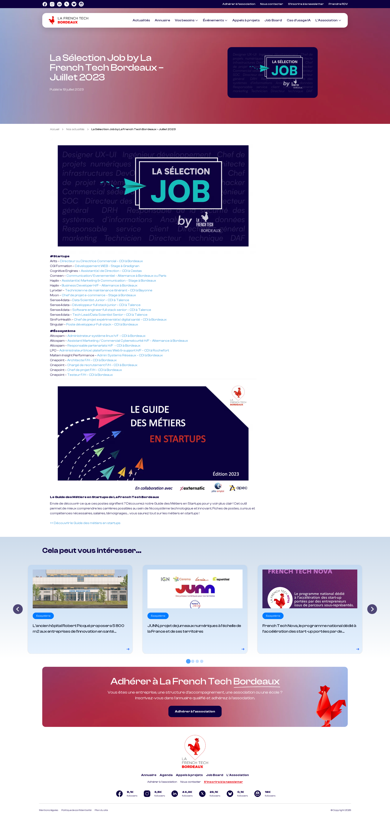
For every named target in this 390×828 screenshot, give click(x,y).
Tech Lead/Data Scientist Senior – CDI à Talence (109, 315)
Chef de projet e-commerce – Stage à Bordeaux (99, 295)
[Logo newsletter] (81, 4)
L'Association (326, 20)
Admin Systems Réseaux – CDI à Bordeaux (130, 355)
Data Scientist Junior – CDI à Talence (100, 300)
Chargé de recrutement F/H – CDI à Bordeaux (102, 365)
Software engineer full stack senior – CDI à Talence (111, 310)
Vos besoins (184, 20)
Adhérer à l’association (238, 4)
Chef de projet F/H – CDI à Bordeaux (94, 370)
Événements (213, 20)
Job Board (273, 20)
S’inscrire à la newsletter (306, 4)
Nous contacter (271, 4)
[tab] (188, 661)
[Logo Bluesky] (74, 4)
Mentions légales (48, 810)
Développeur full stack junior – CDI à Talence (106, 305)
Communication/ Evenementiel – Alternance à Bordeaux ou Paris (116, 276)
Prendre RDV (338, 4)
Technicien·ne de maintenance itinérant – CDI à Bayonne (108, 290)
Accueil (54, 129)
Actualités (141, 20)
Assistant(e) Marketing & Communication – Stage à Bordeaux (109, 280)
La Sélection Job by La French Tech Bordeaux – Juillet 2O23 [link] (133, 129)
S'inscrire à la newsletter (223, 782)
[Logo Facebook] (44, 4)
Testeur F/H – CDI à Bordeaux (90, 375)
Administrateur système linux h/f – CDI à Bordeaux (106, 336)
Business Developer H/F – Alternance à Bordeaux (99, 285)
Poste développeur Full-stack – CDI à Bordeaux (102, 324)
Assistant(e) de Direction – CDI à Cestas (111, 271)
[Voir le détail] (80, 609)
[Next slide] (372, 609)
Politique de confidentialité (76, 810)
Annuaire (162, 20)
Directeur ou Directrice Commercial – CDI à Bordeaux (101, 261)
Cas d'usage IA (299, 20)
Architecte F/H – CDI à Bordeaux (92, 360)
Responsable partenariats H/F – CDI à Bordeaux (103, 345)
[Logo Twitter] (66, 4)
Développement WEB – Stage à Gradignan (107, 266)
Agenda (166, 775)
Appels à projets (246, 20)
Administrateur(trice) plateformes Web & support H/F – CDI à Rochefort (114, 350)
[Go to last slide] (18, 609)
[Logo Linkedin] (59, 4)
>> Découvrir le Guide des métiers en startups (85, 523)
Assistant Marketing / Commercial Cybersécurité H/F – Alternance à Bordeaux (127, 341)
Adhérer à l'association (162, 782)
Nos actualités (75, 129)
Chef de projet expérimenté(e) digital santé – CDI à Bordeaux (120, 319)
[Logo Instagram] (52, 4)
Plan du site (101, 810)
